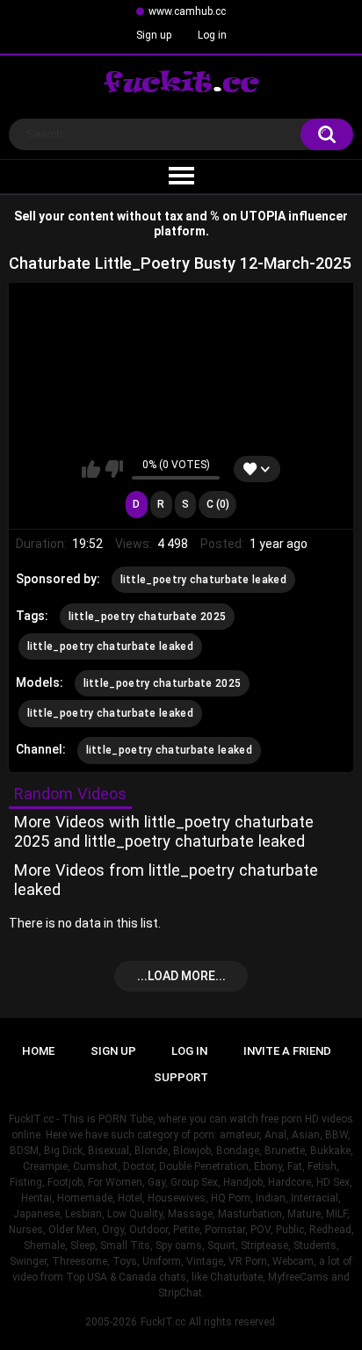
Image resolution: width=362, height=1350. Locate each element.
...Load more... (181, 976)
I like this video (91, 469)
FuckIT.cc (163, 1322)
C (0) (217, 504)
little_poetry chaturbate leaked (203, 580)
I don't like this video (114, 469)
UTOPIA (263, 216)
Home (38, 1051)
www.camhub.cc (187, 11)
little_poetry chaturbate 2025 (148, 616)
